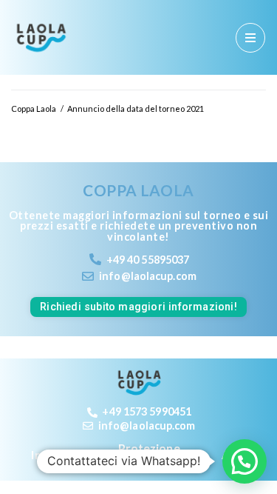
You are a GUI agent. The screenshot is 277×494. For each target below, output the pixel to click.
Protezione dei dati (149, 455)
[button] (244, 461)
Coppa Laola (33, 108)
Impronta (57, 454)
